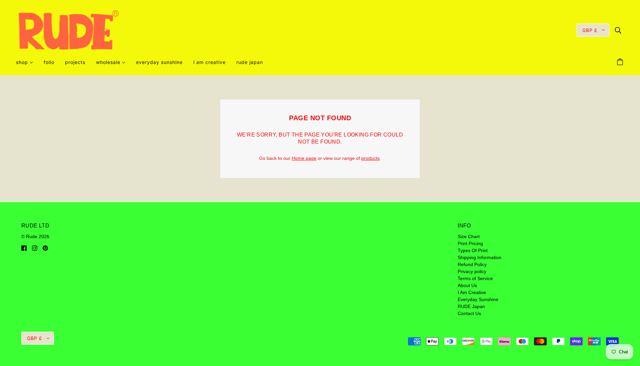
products (370, 158)
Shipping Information (479, 257)
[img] (618, 30)
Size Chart (469, 236)
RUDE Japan (471, 306)
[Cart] (621, 62)
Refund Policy (472, 264)
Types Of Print (473, 250)
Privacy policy (472, 271)
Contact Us (469, 313)
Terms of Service (475, 278)
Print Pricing (470, 243)
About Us (467, 285)
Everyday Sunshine (478, 299)
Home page (304, 158)
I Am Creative (472, 292)
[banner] (69, 29)
